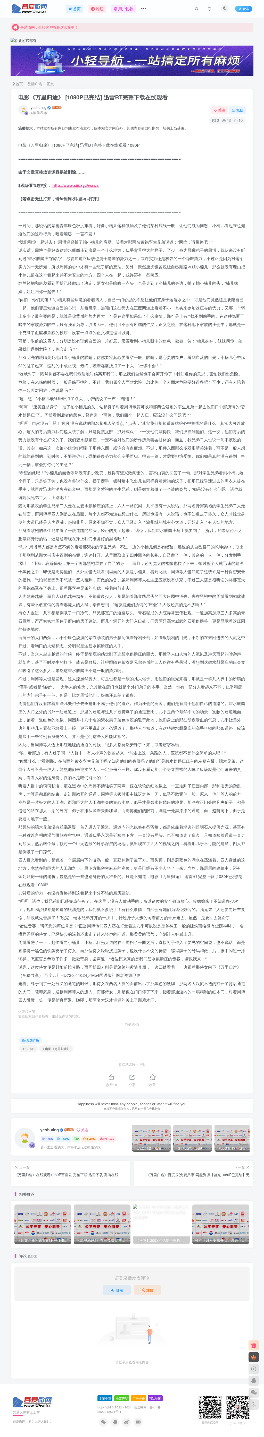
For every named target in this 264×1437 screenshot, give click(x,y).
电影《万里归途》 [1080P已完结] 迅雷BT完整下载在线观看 (93, 97)
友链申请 (105, 1398)
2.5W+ (65, 1139)
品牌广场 (35, 83)
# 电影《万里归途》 (56, 1048)
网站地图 (155, 1398)
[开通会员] (254, 1357)
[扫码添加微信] (254, 1393)
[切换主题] (254, 1404)
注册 (149, 1290)
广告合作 (139, 1398)
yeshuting (38, 107)
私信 (239, 110)
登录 (119, 1290)
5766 (49, 1139)
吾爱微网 (140, 1407)
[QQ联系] (254, 1381)
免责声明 (122, 1398)
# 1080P (28, 1048)
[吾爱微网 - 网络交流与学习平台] (33, 1401)
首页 (19, 83)
